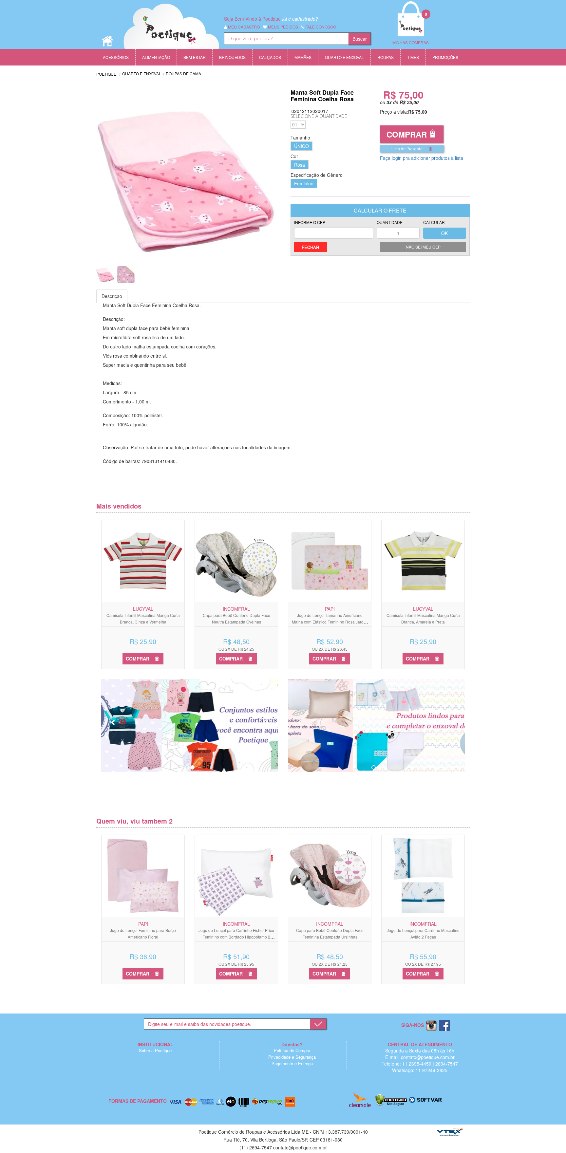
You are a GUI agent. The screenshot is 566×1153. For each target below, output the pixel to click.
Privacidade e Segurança (292, 1057)
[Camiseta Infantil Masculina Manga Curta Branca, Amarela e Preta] (423, 560)
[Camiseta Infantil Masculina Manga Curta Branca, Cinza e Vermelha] (143, 560)
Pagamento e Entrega (292, 1063)
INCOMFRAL (236, 608)
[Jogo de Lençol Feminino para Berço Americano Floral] (143, 875)
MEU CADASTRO (243, 26)
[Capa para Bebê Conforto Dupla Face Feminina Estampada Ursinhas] (329, 875)
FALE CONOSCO (320, 26)
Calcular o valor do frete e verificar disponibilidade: (333, 229)
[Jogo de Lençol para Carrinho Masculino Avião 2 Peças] (423, 875)
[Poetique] (171, 32)
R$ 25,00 (409, 102)
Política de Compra (292, 1050)
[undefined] (189, 173)
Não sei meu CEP (423, 247)
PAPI (330, 608)
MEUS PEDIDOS (282, 26)
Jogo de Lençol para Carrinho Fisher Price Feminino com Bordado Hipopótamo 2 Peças (236, 936)
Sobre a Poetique (155, 1050)
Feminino (303, 183)
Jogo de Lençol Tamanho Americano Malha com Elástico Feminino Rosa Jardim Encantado (330, 621)
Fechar (310, 247)
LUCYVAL (143, 608)
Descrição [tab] (112, 296)
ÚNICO (301, 146)
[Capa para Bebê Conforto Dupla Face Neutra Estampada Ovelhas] (236, 560)
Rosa (299, 164)
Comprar (407, 134)
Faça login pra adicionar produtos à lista (421, 158)
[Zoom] (105, 274)
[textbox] (286, 38)
